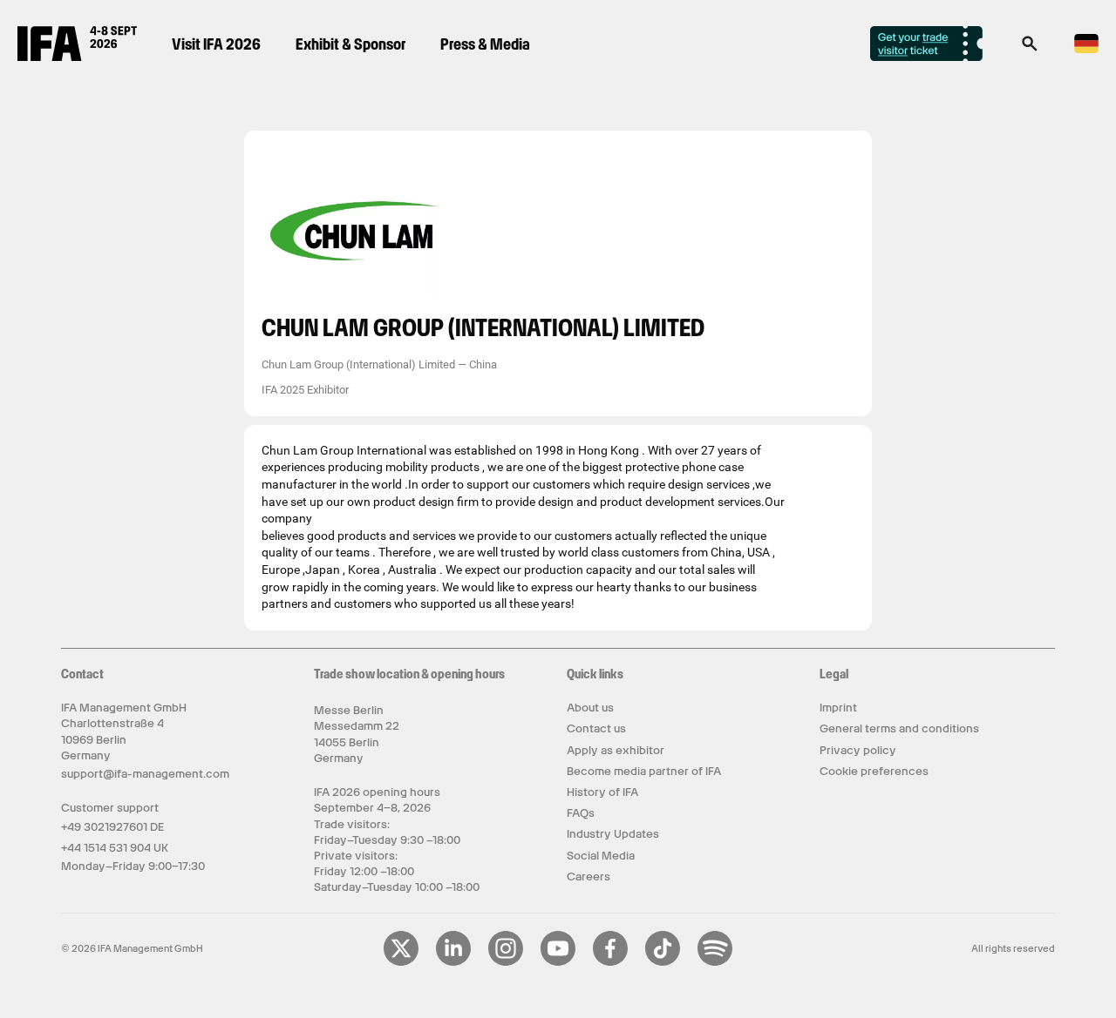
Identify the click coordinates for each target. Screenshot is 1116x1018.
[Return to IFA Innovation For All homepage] (77, 57)
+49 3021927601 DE (112, 826)
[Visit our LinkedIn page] (453, 962)
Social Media (601, 855)
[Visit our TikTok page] (662, 962)
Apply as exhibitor (615, 750)
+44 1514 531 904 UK (114, 847)
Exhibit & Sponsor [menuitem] (350, 44)
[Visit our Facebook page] (610, 962)
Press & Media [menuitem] (485, 44)
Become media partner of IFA (644, 771)
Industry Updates (613, 833)
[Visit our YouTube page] (558, 962)
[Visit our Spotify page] (715, 962)
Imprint (838, 707)
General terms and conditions (899, 728)
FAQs (581, 812)
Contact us (596, 728)
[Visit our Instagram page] (505, 962)
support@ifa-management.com (145, 773)
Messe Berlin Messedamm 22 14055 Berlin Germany (356, 734)
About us (590, 707)
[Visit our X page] (401, 962)
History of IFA (602, 792)
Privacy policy (858, 750)
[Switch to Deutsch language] (1086, 50)
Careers (588, 876)
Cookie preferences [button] (874, 771)
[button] (1029, 49)
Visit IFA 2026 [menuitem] (216, 44)
